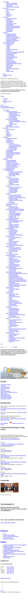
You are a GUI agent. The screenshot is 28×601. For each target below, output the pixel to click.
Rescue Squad (12, 323)
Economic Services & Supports (16, 278)
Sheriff (7, 70)
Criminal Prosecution (14, 188)
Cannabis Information (11, 34)
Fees (10, 223)
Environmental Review (14, 264)
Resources (11, 341)
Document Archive (13, 305)
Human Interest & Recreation (13, 26)
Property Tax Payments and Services (17, 197)
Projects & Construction (14, 296)
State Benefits (12, 339)
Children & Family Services (15, 277)
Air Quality (11, 143)
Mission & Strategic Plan (14, 112)
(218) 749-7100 (10, 571)
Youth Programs (13, 232)
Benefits (11, 240)
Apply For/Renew (10, 9)
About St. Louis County (11, 3)
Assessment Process (13, 180)
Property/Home (9, 28)
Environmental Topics (11, 23)
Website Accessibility (8, 546)
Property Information (14, 182)
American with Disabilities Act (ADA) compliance (14, 544)
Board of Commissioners (12, 4)
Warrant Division (13, 326)
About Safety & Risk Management (17, 314)
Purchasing (8, 67)
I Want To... (6, 8)
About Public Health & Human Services (18, 273)
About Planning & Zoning (15, 256)
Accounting (12, 202)
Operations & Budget (14, 173)
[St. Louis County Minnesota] (8, 107)
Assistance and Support (11, 18)
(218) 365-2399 (10, 568)
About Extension (13, 229)
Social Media (9, 5)
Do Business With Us (11, 35)
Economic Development (11, 36)
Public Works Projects (6, 394)
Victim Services (12, 192)
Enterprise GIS (12, 216)
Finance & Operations (14, 276)
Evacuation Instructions (14, 144)
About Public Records (14, 288)
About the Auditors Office (15, 195)
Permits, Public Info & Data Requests (17, 328)
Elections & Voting (13, 198)
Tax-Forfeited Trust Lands (15, 249)
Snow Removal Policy (8, 552)
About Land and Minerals (15, 247)
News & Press (12, 270)
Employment (12, 238)
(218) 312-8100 (10, 569)
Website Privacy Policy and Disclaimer (12, 547)
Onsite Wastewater (13, 259)
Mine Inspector (12, 316)
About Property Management (15, 268)
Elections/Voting (10, 21)
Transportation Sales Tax (9, 556)
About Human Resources (15, 237)
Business (5, 32)
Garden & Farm (12, 233)
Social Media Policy (8, 548)
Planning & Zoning (10, 61)
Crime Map (3, 385)
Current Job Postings (5, 387)
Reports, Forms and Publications (10, 536)
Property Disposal (13, 312)
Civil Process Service (14, 325)
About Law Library (13, 254)
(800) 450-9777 (10, 572)
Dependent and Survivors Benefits (17, 337)
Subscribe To (9, 14)
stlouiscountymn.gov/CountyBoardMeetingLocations (10, 439)
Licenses (11, 201)
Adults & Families (13, 191)
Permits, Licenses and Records (13, 27)
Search (15, 347)
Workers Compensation (14, 317)
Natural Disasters (13, 147)
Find (7, 10)
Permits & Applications (14, 301)
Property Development (11, 39)
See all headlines (4, 423)
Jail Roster (3, 389)
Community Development (15, 213)
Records (11, 290)
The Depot (8, 50)
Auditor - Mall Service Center (16, 200)
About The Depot (13, 206)
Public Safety (9, 30)
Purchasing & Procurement (12, 40)
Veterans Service (10, 71)
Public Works (9, 66)
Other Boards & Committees (12, 7)
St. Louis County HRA (14, 215)
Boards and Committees (8, 538)
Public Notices (4, 393)
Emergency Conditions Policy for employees (13, 551)
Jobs (4, 73)
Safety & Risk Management (12, 68)
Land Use (11, 258)
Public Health (12, 282)
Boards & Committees (14, 184)
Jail (10, 327)
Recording (11, 291)
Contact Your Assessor (14, 179)
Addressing (11, 263)
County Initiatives (13, 117)
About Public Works (13, 294)
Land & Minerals (10, 58)
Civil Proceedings (13, 189)
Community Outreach (14, 310)
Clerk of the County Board (15, 196)
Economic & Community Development (15, 52)
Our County (6, 1)
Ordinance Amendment (14, 265)
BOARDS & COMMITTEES (16, 234)
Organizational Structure (14, 115)
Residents (5, 17)
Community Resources (14, 286)
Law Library (9, 59)
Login (2, 590)
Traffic (10, 297)
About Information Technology (16, 245)
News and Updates (7, 537)
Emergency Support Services (15, 322)
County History (12, 116)
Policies (11, 299)
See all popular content (6, 398)
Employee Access (5, 578)
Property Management (11, 62)
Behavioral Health (13, 274)
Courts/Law (9, 19)
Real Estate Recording (6, 396)
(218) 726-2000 (10, 566)
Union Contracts (13, 242)
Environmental (12, 304)
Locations (5, 98)
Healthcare (11, 336)
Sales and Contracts (13, 250)
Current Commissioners (14, 120)
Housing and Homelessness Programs (17, 281)
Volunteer (8, 16)
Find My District (13, 124)
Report (7, 13)
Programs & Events (13, 231)
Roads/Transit (9, 31)
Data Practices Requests (14, 174)
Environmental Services (11, 53)
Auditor (8, 48)
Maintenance (12, 295)
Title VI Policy (12, 175)
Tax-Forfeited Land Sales (6, 397)
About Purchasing (13, 308)
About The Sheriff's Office (15, 319)
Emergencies (9, 22)
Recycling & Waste (10, 41)
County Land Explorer (6, 384)
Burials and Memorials (14, 340)
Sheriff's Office (12, 321)
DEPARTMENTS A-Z (8, 43)
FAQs (4, 76)
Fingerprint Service (13, 330)
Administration (9, 44)
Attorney (8, 46)
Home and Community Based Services (18, 279)
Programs (11, 183)
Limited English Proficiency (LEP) (11, 550)
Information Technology (11, 57)
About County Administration (16, 171)
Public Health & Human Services (13, 63)
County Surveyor (13, 300)
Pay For (8, 12)
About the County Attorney (15, 187)
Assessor (8, 45)
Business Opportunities (14, 309)
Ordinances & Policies (14, 227)
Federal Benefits (13, 335)
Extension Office (10, 54)
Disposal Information (14, 222)
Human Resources (10, 55)
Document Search (7, 75)
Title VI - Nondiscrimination (15, 303)
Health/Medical (9, 25)
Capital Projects (12, 269)
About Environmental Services (16, 220)
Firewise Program (13, 148)
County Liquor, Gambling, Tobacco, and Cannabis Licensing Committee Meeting (12, 444)
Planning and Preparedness (15, 146)
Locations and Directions (9, 535)
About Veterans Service (14, 334)
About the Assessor (13, 178)
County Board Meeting (6, 450)
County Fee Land (13, 251)
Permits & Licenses (13, 225)
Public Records (9, 64)
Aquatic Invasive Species (15, 260)
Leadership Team (13, 114)
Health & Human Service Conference (17, 285)
